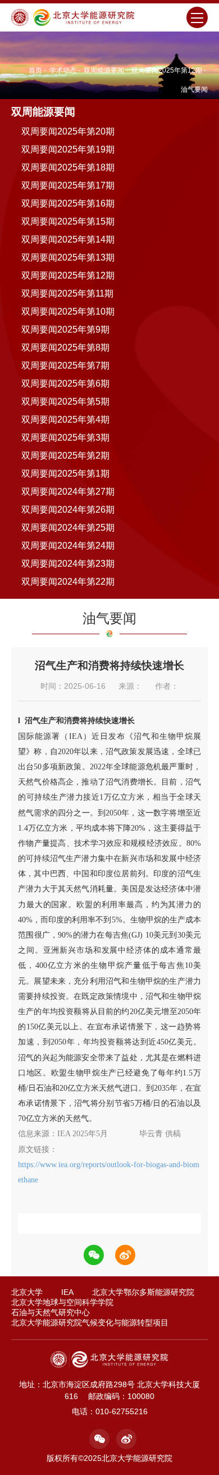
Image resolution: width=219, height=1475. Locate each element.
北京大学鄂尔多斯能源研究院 (143, 1292)
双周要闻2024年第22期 (68, 581)
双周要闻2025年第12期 (166, 70)
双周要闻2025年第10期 (68, 311)
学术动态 (62, 70)
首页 (35, 70)
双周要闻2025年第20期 (68, 131)
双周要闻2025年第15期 (68, 221)
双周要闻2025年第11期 (67, 293)
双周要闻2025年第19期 (68, 149)
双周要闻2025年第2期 (65, 455)
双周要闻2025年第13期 (68, 257)
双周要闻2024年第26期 (68, 509)
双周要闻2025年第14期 (68, 239)
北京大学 (27, 1292)
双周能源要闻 (104, 70)
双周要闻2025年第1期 (65, 473)
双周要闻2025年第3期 (65, 437)
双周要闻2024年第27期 (68, 491)
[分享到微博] (125, 1255)
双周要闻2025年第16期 (68, 203)
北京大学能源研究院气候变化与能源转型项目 (89, 1322)
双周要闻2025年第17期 (68, 185)
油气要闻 (194, 89)
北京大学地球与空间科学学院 (62, 1302)
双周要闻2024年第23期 (68, 563)
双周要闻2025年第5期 (65, 401)
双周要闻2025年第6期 (65, 383)
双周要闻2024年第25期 (68, 527)
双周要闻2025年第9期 (65, 329)
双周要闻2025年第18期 (68, 167)
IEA (67, 1292)
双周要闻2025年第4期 (65, 419)
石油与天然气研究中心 (50, 1312)
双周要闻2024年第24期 (68, 545)
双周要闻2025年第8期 (65, 347)
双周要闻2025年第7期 (65, 365)
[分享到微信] (94, 1255)
